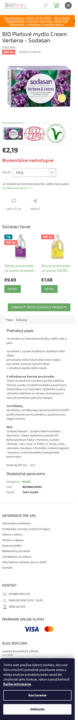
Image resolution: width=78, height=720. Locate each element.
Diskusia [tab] (21, 320)
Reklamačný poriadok (16, 551)
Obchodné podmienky (16, 523)
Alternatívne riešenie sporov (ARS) (24, 562)
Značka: (30, 52)
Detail (12, 289)
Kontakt (7, 568)
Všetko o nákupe (13, 540)
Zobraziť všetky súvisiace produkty (39, 307)
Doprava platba (12, 546)
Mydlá (26, 482)
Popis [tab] (9, 320)
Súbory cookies (12, 534)
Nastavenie (37, 695)
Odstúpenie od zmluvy (16, 557)
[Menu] (68, 5)
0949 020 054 (17, 607)
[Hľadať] (45, 5)
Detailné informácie (14, 188)
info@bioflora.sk (19, 594)
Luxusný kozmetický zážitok (20, 651)
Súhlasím (37, 709)
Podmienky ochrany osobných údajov (26, 529)
